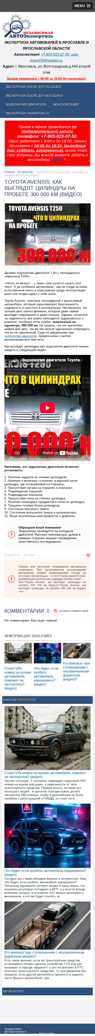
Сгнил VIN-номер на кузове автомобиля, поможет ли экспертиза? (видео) (17, 678)
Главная (9, 172)
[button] (82, 5)
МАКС (58, 159)
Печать (88, 555)
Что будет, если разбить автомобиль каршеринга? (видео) (46, 676)
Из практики (25, 172)
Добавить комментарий (73, 610)
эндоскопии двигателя (20, 336)
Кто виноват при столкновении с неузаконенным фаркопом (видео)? (76, 671)
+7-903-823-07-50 (55, 54)
